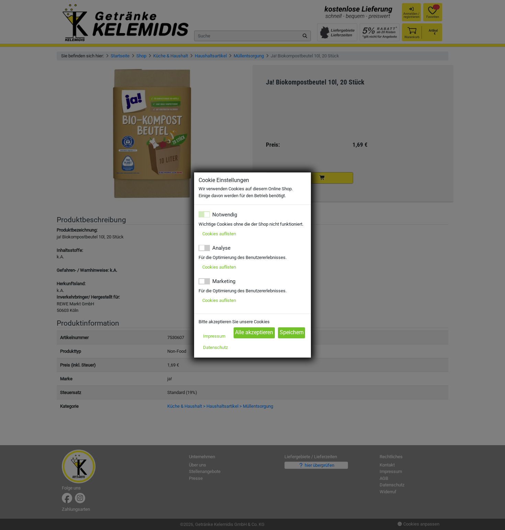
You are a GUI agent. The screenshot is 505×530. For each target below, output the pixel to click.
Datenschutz (215, 347)
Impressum (214, 336)
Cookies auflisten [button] (219, 233)
